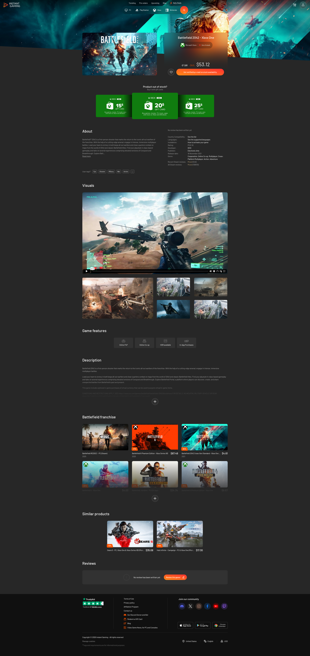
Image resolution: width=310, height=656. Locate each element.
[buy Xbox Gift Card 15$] (115, 106)
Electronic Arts (193, 151)
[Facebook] (207, 606)
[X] (190, 606)
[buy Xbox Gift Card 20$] (155, 106)
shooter (102, 172)
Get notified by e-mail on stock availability (200, 72)
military (111, 172)
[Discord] (182, 606)
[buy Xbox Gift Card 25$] (194, 106)
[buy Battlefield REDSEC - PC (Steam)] (105, 437)
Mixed (190, 162)
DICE (189, 148)
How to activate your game (198, 142)
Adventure (214, 159)
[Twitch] (224, 606)
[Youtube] (216, 606)
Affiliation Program (131, 607)
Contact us (128, 611)
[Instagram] (199, 606)
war (118, 172)
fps (94, 172)
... (132, 172)
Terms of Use (129, 599)
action (126, 172)
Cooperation (192, 156)
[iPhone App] (185, 625)
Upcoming (155, 3)
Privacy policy (129, 603)
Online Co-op (203, 156)
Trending (132, 3)
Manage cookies (88, 641)
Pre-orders (143, 3)
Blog (164, 3)
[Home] (12, 5)
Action (206, 159)
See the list (192, 137)
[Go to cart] (294, 5)
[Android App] (202, 625)
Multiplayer (213, 156)
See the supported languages (199, 139)
